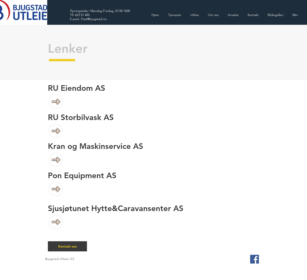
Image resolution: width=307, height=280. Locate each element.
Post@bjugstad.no (94, 19)
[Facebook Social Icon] (254, 259)
